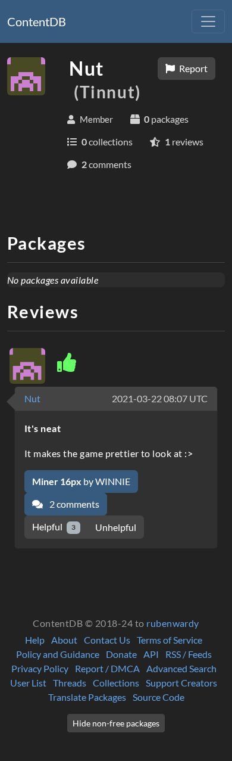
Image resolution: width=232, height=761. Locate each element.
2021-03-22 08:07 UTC (160, 398)
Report (192, 68)
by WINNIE (81, 481)
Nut (32, 398)
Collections (116, 682)
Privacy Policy (39, 668)
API (151, 654)
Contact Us (107, 639)
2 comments (73, 504)
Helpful (54, 526)
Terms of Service (169, 639)
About (64, 639)
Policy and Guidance (57, 654)
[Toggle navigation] (208, 21)
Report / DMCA (107, 668)
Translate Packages (87, 697)
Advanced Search (181, 668)
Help (35, 639)
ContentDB (36, 21)
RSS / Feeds (188, 654)
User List (28, 682)
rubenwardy (172, 623)
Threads (69, 682)
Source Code (158, 697)
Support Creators (181, 682)
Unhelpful (115, 527)
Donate (121, 654)
